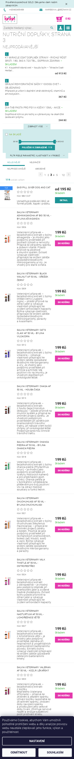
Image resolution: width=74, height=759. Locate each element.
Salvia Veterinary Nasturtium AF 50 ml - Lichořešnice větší (30, 614)
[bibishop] (10, 19)
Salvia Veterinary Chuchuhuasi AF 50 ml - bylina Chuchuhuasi (31, 501)
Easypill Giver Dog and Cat (33, 187)
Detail (64, 200)
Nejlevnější (13, 162)
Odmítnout (19, 752)
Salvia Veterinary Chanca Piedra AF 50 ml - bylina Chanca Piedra (33, 445)
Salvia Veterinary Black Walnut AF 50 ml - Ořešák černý (32, 276)
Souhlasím (55, 752)
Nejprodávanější (16, 169)
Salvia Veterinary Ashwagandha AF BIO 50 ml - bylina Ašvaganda (34, 215)
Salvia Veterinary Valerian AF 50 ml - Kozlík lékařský (33, 669)
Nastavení (37, 741)
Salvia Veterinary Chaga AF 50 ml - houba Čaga (34, 388)
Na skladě (15, 134)
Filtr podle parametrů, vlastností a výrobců (35, 155)
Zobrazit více (35, 126)
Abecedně (40, 169)
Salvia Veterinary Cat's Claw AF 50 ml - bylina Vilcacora (31, 333)
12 (63, 175)
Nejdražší (35, 162)
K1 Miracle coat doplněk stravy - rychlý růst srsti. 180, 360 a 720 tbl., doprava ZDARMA (35, 61)
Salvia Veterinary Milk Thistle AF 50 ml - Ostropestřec (31, 562)
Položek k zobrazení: (37, 147)
